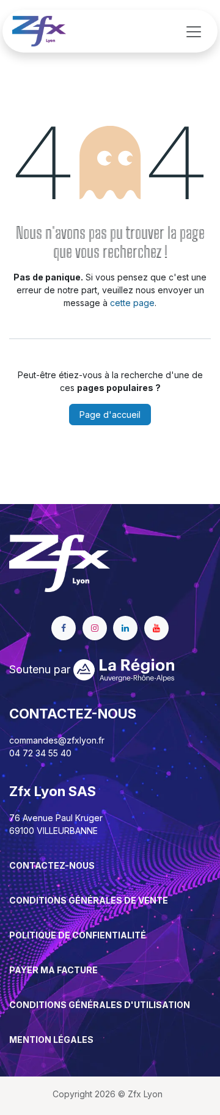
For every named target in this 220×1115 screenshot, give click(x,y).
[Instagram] (94, 628)
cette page (132, 303)
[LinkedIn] (125, 628)
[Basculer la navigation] (194, 31)
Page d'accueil (110, 414)
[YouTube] (156, 628)
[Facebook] (63, 628)
